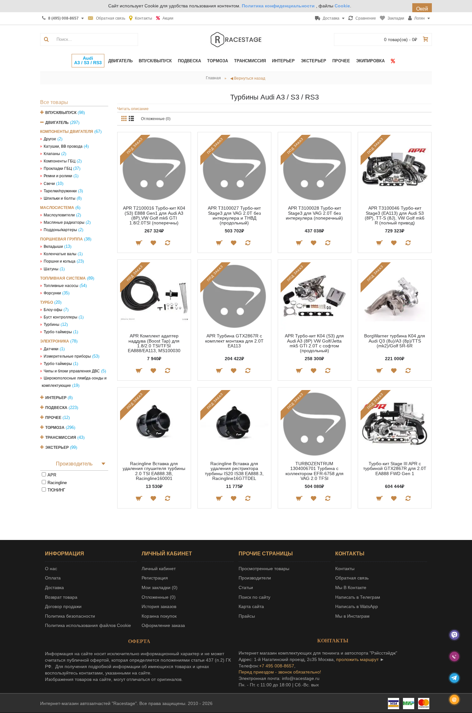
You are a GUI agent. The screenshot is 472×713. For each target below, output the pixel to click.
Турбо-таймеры (58, 332)
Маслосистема (57, 207)
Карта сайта (251, 606)
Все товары (54, 102)
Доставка (54, 587)
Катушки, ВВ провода (63, 146)
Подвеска (56, 407)
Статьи (246, 587)
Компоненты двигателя (66, 131)
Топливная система (63, 278)
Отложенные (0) (155, 119)
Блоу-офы (53, 310)
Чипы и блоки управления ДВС (72, 371)
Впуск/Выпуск (60, 112)
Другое (50, 139)
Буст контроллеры (60, 317)
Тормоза (55, 427)
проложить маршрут (357, 659)
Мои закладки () (160, 587)
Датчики (51, 349)
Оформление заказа (163, 625)
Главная (213, 78)
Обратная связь (352, 577)
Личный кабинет (159, 568)
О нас (51, 568)
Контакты (344, 568)
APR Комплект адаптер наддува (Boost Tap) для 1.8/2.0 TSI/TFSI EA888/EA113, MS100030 (154, 343)
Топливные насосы (61, 285)
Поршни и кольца (59, 261)
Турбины (51, 324)
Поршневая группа (61, 239)
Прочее (53, 417)
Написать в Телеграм (357, 597)
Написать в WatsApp (356, 606)
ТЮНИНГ (56, 490)
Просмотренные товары (264, 568)
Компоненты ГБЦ (59, 161)
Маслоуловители (59, 215)
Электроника (54, 341)
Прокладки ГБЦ (58, 168)
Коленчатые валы (60, 254)
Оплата (53, 577)
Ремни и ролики (58, 176)
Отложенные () (159, 597)
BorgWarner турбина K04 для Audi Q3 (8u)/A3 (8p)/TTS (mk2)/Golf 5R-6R (394, 340)
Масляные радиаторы (64, 222)
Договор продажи (63, 606)
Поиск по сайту (254, 597)
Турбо (46, 302)
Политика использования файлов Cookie (88, 625)
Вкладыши (53, 246)
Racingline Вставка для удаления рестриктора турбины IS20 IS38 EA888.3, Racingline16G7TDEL (234, 471)
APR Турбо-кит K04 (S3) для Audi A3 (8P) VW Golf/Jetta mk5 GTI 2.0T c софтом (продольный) (314, 343)
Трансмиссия (60, 437)
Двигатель (57, 122)
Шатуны (51, 269)
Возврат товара (61, 597)
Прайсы (247, 616)
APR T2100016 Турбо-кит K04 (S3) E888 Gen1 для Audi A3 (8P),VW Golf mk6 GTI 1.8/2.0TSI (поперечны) (154, 215)
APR (52, 475)
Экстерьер (57, 447)
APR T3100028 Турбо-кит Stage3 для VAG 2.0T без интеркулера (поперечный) (314, 213)
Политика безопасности (70, 616)
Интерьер (55, 398)
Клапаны (52, 154)
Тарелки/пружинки (60, 191)
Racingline (57, 482)
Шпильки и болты (59, 198)
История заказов (159, 606)
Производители (255, 577)
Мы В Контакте (350, 587)
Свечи (49, 183)
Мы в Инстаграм (352, 616)
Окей (422, 9)
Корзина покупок (159, 616)
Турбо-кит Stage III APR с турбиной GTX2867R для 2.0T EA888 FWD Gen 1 (394, 468)
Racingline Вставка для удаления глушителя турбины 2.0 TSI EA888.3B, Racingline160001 (154, 471)
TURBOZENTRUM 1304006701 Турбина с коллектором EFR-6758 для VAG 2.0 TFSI (314, 471)
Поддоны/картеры (60, 230)
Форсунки (52, 293)
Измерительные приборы (67, 356)
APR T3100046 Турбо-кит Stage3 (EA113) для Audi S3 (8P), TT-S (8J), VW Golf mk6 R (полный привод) (394, 215)
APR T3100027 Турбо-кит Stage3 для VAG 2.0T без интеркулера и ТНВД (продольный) (234, 215)
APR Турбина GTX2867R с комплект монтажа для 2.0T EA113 (234, 340)
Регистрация (155, 577)
